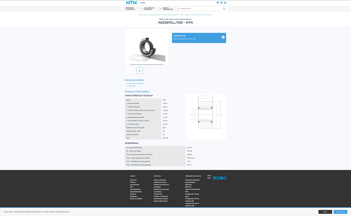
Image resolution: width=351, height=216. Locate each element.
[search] (224, 8)
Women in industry (136, 199)
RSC (131, 187)
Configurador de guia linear (192, 195)
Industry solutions (155, 15)
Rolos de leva (185, 15)
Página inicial (143, 15)
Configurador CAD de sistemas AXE (192, 205)
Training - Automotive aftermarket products (161, 197)
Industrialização (135, 189)
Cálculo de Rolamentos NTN (192, 190)
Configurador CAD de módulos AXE (192, 200)
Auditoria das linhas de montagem (161, 186)
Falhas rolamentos (160, 180)
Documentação (190, 182)
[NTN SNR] (131, 3)
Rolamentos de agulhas (171, 15)
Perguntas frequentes (192, 180)
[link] (218, 3)
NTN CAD (188, 185)
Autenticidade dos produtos (136, 193)
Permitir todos (340, 212)
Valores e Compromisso (134, 183)
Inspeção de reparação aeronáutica (161, 190)
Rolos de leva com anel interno (201, 15)
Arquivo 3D (132, 86)
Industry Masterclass (161, 201)
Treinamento (158, 194)
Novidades (133, 196)
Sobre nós (133, 180)
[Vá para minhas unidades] (221, 3)
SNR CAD (188, 187)
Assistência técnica (160, 182)
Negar (325, 212)
